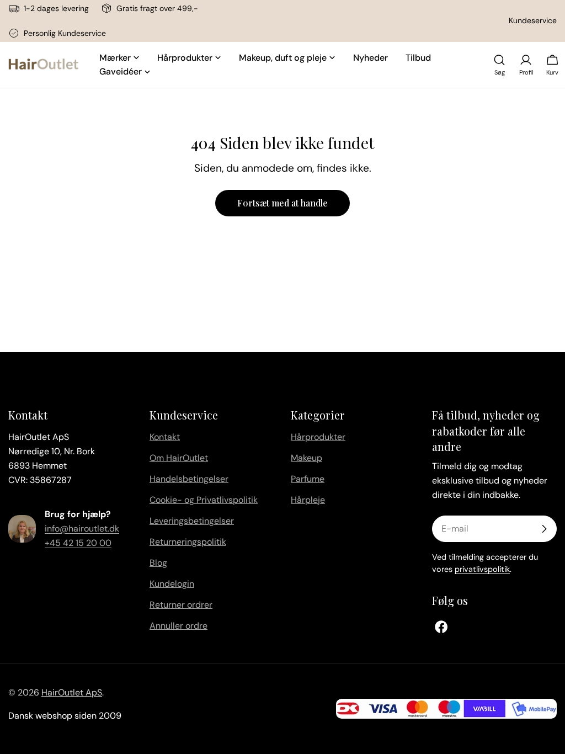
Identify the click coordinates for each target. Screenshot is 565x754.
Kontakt (165, 437)
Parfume (307, 479)
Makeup (306, 458)
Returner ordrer (181, 604)
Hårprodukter (318, 437)
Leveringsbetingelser (192, 521)
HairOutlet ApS (71, 692)
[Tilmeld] (544, 528)
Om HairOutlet (179, 458)
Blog (158, 563)
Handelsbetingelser (189, 479)
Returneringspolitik (188, 542)
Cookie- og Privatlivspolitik (204, 500)
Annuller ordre (178, 625)
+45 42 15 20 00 (78, 543)
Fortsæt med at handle (282, 203)
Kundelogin (172, 584)
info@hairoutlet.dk (82, 528)
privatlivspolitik (482, 569)
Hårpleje (308, 500)
